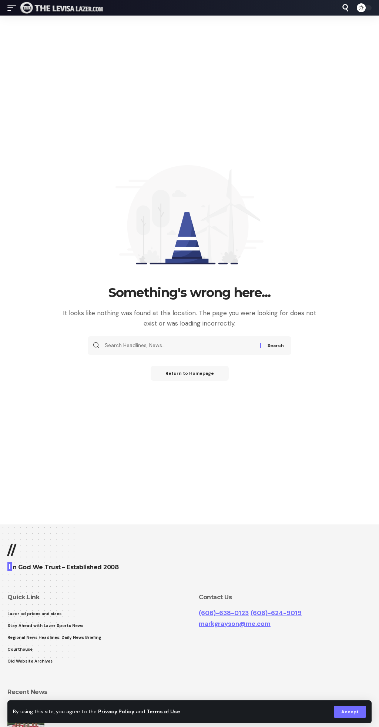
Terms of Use (163, 711)
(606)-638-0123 (224, 613)
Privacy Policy (116, 711)
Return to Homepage (189, 373)
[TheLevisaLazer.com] (61, 8)
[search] (345, 7)
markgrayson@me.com (235, 624)
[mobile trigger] (13, 8)
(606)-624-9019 (276, 613)
